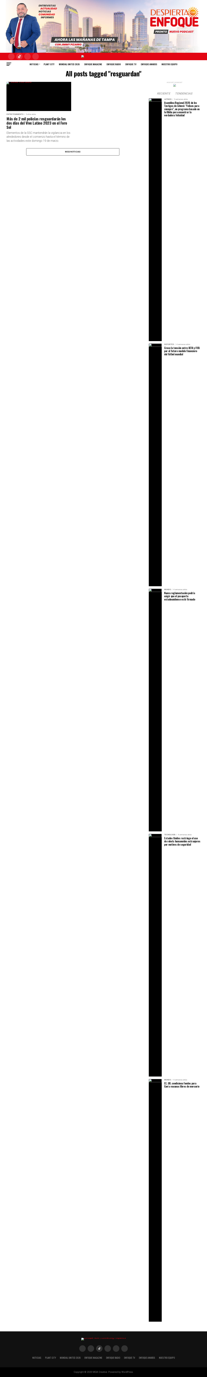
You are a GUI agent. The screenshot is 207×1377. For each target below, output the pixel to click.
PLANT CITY (49, 64)
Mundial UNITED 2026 (69, 64)
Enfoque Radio (114, 64)
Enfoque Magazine (93, 64)
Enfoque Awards (149, 64)
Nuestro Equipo (169, 64)
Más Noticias (72, 151)
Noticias (34, 64)
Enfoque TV (130, 64)
